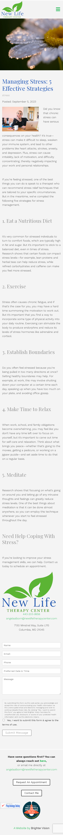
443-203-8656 (31, 614)
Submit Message (16, 732)
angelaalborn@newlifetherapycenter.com (31, 618)
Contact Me (31, 793)
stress (6, 95)
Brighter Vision (40, 828)
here (43, 760)
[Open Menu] (58, 9)
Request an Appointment (31, 782)
